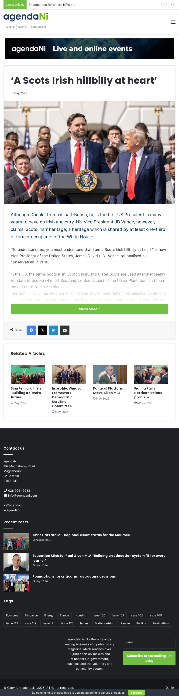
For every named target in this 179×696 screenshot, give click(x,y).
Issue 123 (67, 623)
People (125, 623)
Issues (84, 623)
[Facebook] (31, 330)
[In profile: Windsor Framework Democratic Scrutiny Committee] (69, 374)
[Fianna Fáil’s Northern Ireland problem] (151, 374)
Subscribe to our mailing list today (149, 658)
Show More (88, 309)
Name (129, 642)
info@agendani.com (22, 495)
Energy (48, 615)
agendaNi (29, 687)
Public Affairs (161, 623)
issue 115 (12, 623)
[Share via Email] (64, 330)
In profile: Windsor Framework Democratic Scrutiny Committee (67, 397)
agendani (13, 510)
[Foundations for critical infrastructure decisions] (16, 583)
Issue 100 (99, 615)
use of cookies (115, 692)
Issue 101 (118, 615)
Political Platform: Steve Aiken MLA (108, 390)
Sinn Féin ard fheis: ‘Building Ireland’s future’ (26, 393)
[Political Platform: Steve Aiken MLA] (110, 374)
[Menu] (173, 23)
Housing (81, 615)
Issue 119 (30, 623)
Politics (141, 623)
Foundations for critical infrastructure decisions (63, 5)
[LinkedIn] (53, 330)
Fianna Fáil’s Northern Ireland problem (148, 393)
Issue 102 (137, 615)
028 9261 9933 (19, 490)
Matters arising (104, 623)
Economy (12, 615)
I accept (136, 692)
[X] (42, 330)
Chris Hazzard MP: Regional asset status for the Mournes (81, 535)
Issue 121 (49, 623)
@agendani (14, 505)
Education (31, 615)
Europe (64, 615)
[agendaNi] (25, 21)
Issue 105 (155, 615)
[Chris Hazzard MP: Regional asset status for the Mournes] (16, 541)
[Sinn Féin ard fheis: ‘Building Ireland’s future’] (28, 374)
